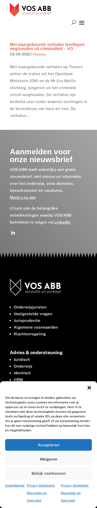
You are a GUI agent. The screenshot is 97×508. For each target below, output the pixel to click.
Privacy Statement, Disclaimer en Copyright (41, 493)
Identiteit (22, 373)
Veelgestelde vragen (33, 314)
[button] (89, 387)
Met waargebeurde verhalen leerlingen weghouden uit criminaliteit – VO (47, 46)
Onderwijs (23, 366)
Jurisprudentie (27, 320)
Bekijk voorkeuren (49, 473)
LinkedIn (62, 222)
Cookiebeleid (14, 485)
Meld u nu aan (23, 197)
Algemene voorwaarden (36, 327)
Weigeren (48, 459)
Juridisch (22, 359)
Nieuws (39, 54)
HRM (18, 379)
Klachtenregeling (30, 334)
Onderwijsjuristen (30, 307)
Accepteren (48, 445)
